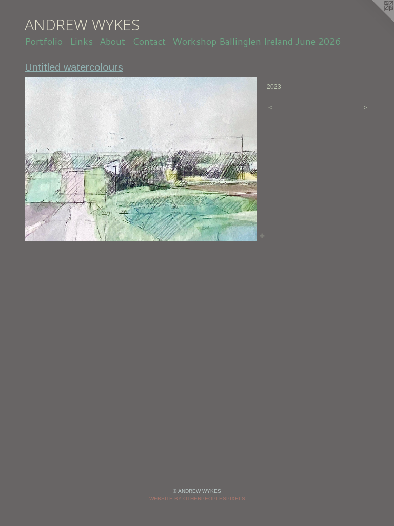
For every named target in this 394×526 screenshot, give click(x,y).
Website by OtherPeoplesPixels (197, 498)
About (112, 41)
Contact (149, 41)
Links (81, 41)
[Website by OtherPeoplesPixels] (373, 20)
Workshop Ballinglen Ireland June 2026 (256, 41)
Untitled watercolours (74, 67)
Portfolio (44, 41)
